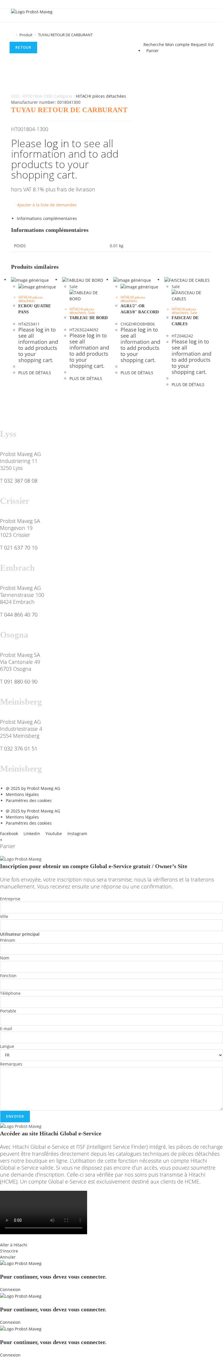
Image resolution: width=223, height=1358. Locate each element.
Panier (152, 50)
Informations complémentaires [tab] (47, 218)
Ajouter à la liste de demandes (47, 205)
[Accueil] (12, 34)
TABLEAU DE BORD (88, 318)
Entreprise (10, 898)
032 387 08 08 (20, 480)
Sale (91, 312)
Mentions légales (22, 794)
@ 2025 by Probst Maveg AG (33, 788)
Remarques (11, 1064)
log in (56, 143)
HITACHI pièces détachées (101, 96)
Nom (4, 958)
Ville (4, 916)
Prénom (7, 940)
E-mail (6, 1028)
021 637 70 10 (20, 547)
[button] (111, 1239)
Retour (23, 47)
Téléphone (10, 993)
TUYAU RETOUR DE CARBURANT (65, 34)
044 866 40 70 (20, 614)
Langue (7, 1046)
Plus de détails (34, 372)
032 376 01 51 (20, 748)
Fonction (8, 975)
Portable (8, 1011)
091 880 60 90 (20, 681)
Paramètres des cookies (29, 800)
